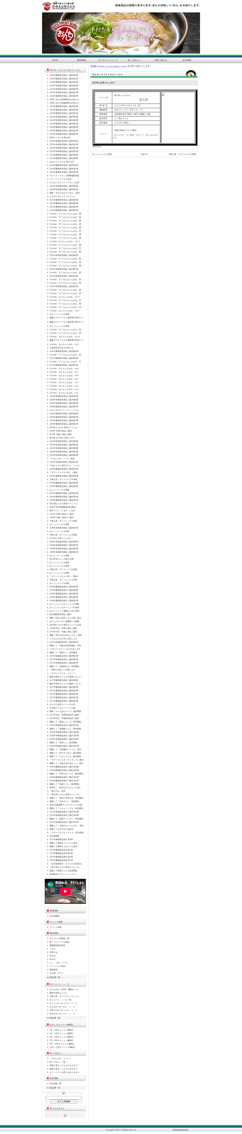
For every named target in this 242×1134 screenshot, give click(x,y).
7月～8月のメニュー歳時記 (61, 1040)
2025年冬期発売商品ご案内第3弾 (64, 85)
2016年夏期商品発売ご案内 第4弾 (64, 767)
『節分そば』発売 (57, 791)
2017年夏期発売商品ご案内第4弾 (64, 690)
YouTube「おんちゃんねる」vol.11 (65, 311)
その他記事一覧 (53, 977)
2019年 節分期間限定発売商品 (63, 507)
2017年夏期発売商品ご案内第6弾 (64, 680)
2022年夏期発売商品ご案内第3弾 (64, 203)
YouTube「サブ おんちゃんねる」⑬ (65, 265)
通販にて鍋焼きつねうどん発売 (63, 846)
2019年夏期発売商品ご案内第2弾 (64, 497)
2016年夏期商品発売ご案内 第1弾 (64, 780)
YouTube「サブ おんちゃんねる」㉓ (65, 224)
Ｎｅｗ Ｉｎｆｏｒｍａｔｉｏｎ (112, 66)
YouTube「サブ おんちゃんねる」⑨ (65, 290)
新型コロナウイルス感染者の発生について (66, 318)
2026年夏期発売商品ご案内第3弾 (64, 75)
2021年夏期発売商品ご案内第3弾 (64, 351)
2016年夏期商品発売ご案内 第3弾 (64, 770)
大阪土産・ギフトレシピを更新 (182, 154)
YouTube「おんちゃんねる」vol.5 (64, 379)
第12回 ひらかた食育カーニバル (64, 427)
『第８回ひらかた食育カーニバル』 (65, 794)
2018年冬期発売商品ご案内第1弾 (64, 552)
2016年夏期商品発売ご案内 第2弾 (64, 777)
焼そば (52, 959)
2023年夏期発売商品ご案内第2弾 (64, 169)
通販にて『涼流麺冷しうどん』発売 (65, 749)
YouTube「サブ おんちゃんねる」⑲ (65, 238)
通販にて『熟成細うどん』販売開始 (65, 729)
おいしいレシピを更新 (102, 154)
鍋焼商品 (53, 969)
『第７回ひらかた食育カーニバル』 (65, 867)
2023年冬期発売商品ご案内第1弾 (64, 151)
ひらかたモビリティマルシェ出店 (64, 182)
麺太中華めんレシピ (58, 993)
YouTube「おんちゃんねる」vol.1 (64, 393)
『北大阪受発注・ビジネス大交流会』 (66, 864)
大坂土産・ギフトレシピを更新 (63, 521)
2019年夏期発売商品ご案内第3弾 (64, 493)
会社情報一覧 (55, 1083)
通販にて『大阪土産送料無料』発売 (65, 645)
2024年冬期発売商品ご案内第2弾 (64, 117)
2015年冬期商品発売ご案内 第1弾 (64, 822)
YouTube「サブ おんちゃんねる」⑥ (65, 304)
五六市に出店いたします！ (61, 538)
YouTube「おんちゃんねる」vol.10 (65, 336)
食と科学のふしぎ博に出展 (61, 559)
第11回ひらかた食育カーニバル (63, 503)
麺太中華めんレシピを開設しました (65, 684)
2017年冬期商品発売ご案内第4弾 (64, 642)
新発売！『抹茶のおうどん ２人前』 (66, 787)
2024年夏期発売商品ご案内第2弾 (64, 127)
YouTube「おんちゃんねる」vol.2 (64, 389)
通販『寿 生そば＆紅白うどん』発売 (66, 635)
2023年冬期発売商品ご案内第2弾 (64, 148)
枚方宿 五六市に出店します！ (63, 438)
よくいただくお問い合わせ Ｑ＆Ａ (65, 1072)
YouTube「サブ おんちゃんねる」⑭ (65, 262)
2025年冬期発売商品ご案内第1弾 (64, 92)
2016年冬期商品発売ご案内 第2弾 (64, 739)
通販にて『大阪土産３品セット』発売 (66, 763)
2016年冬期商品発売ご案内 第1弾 (64, 746)
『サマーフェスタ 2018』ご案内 (64, 576)
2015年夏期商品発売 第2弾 (61, 857)
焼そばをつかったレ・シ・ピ (62, 1013)
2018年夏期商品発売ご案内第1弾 (64, 600)
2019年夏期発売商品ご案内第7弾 (64, 469)
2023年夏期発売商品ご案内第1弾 (64, 172)
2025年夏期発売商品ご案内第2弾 (64, 110)
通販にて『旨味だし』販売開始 (63, 742)
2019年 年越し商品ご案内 (61, 434)
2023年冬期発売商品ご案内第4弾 (64, 141)
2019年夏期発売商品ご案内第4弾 (64, 486)
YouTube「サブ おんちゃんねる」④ (65, 329)
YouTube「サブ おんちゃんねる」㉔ (65, 220)
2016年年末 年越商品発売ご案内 (64, 718)
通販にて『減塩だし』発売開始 (63, 652)
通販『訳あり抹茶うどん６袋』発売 (65, 618)
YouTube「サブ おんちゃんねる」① (65, 361)
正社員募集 (54, 836)
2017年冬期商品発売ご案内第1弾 (64, 663)
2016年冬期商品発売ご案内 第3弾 (64, 735)
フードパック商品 (57, 966)
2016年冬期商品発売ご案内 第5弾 (64, 725)
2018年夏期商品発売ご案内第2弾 (64, 597)
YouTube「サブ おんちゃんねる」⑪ (65, 279)
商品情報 (81, 60)
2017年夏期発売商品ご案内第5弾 (64, 687)
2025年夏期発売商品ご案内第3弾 (64, 106)
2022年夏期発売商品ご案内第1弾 (64, 210)
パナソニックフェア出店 (60, 179)
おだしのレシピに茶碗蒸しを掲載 (64, 621)
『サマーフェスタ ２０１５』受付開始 (67, 832)
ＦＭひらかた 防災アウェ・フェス (65, 465)
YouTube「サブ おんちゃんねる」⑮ (65, 259)
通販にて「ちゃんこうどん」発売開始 (66, 808)
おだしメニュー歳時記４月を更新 (64, 611)
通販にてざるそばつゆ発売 (61, 829)
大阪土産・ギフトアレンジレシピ (64, 996)
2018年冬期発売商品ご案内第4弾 (64, 542)
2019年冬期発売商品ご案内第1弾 (64, 462)
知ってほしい (134, 60)
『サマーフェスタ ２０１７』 (63, 673)
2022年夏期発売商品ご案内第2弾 (64, 207)
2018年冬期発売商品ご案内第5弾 (64, 528)
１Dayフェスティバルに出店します (65, 649)
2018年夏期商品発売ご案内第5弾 (64, 587)
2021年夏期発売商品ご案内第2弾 (64, 358)
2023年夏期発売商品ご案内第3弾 (64, 165)
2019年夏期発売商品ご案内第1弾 (64, 500)
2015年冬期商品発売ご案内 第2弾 (64, 815)
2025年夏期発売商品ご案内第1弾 (64, 113)
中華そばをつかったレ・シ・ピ (63, 1010)
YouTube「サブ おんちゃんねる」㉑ (65, 231)
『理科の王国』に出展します (62, 670)
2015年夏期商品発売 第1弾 (61, 860)
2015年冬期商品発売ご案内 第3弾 (64, 812)
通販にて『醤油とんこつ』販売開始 (65, 722)
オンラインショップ (108, 60)
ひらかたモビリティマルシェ (62, 196)
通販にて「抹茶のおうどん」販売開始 (66, 774)
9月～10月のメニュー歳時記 (62, 1044)
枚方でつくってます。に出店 (62, 510)
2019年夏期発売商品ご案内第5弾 (64, 483)
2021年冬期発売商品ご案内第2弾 (64, 276)
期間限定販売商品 (57, 945)
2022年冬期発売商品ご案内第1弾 (64, 189)
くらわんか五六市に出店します (63, 638)
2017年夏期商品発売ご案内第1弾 (64, 701)
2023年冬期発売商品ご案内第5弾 (64, 134)
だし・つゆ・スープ (58, 963)
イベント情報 (56, 922)
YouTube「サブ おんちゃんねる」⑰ (65, 248)
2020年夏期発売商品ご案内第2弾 (64, 420)
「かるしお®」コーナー (60, 1058)
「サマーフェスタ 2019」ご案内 (64, 472)
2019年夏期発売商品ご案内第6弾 (64, 476)
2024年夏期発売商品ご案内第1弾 (64, 130)
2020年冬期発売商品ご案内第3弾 (64, 396)
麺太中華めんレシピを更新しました (65, 677)
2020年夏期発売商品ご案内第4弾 (64, 413)
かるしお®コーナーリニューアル (64, 410)
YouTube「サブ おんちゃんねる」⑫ (65, 272)
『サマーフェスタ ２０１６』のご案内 (67, 760)
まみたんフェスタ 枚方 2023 (62, 162)
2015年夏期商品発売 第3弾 (61, 853)
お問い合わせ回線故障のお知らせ (64, 103)
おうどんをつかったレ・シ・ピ (63, 1003)
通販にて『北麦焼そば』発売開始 (64, 666)
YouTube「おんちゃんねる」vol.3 (64, 386)
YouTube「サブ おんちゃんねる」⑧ (65, 293)
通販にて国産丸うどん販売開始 (63, 871)
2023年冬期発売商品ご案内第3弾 (64, 144)
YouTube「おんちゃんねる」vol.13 (65, 241)
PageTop (144, 154)
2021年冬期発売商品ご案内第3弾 (64, 269)
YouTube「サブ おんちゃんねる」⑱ (65, 245)
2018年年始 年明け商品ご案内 (63, 628)
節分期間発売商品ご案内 (60, 614)
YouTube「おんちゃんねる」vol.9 (64, 344)
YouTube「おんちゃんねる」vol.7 (64, 372)
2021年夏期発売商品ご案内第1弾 (64, 365)
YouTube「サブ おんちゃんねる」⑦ (65, 300)
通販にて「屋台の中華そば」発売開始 (66, 798)
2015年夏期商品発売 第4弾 (61, 850)
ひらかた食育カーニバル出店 (62, 704)
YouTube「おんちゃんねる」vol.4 (64, 382)
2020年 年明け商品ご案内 (61, 431)
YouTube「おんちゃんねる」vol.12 (65, 297)
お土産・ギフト (56, 973)
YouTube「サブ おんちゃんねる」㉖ (65, 214)
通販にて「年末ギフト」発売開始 (64, 801)
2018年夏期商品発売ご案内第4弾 (64, 590)
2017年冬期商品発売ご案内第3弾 (64, 656)
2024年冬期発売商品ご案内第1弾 (64, 120)
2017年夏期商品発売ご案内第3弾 (64, 694)
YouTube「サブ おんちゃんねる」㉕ (65, 217)
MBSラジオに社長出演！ (61, 137)
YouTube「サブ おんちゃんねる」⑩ (65, 283)
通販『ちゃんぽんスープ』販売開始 (65, 711)
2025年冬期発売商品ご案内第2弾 (64, 89)
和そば (52, 956)
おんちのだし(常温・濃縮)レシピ (64, 989)
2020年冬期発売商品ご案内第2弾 (64, 400)
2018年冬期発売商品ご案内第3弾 (64, 545)
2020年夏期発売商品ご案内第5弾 (64, 406)
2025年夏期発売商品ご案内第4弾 (64, 96)
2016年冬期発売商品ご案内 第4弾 (64, 732)
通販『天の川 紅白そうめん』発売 (65, 193)
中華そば (53, 952)
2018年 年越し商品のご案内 (62, 517)
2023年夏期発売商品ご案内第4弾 (64, 158)
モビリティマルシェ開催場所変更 (64, 175)
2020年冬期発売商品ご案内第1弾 (64, 403)
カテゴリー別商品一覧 (59, 938)
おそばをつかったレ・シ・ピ (62, 1007)
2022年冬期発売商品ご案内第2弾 (64, 186)
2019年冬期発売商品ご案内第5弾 (64, 445)
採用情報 (54, 910)
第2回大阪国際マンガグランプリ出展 (66, 805)
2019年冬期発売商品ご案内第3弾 (64, 451)
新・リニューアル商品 (59, 942)
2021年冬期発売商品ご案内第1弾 (64, 286)
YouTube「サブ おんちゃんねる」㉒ (65, 227)
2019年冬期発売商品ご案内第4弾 (64, 448)
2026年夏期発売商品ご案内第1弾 (64, 82)
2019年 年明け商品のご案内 (62, 514)
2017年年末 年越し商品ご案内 (63, 632)
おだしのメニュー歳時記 (61, 1024)
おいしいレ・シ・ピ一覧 (60, 1000)
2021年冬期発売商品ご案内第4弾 (64, 255)
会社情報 (187, 60)
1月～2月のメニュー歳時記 (61, 1030)
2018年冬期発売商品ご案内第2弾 (64, 548)
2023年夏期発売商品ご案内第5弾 (64, 155)
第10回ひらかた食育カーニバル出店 (65, 625)
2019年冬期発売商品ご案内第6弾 (64, 441)
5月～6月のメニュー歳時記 (61, 1037)
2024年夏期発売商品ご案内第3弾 (64, 124)
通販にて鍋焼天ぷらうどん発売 (63, 843)
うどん (52, 949)
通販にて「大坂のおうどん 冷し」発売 (67, 825)
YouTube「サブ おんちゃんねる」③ (65, 333)
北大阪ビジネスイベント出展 (62, 708)
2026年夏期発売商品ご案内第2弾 (64, 79)
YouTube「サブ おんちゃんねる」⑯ (65, 252)
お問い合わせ (160, 60)
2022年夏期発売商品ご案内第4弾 (64, 200)
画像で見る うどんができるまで (64, 1065)
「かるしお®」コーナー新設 (62, 458)
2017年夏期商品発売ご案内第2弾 (64, 697)
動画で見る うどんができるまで (64, 1069)
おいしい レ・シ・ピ (59, 984)
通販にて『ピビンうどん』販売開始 (65, 756)
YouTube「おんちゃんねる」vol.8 (64, 368)
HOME (55, 60)
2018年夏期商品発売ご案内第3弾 (64, 593)
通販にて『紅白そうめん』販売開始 (65, 753)
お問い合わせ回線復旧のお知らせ (64, 99)
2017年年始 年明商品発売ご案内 (64, 715)
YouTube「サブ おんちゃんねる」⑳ (65, 234)
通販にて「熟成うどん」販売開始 (64, 784)
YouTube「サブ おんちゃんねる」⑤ (65, 307)
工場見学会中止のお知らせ (61, 348)
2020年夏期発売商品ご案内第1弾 (64, 424)
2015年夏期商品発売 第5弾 (61, 839)
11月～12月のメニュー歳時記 (62, 1047)
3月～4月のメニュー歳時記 (61, 1033)
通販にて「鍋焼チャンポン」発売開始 (66, 819)
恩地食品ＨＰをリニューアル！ (63, 874)
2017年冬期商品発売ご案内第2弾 (64, 659)
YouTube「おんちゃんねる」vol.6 (64, 375)
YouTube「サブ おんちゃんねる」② (65, 355)
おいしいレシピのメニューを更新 (64, 604)
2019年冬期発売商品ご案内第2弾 (64, 455)
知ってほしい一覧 (57, 1062)
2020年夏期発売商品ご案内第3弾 (64, 417)
